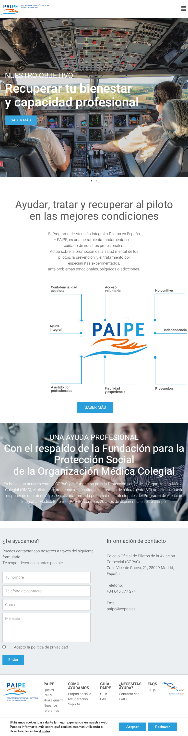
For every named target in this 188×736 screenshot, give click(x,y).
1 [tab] (91, 180)
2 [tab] (96, 180)
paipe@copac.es (121, 609)
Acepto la (41, 647)
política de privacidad (49, 647)
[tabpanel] (94, 97)
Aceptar (132, 726)
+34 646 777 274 (121, 591)
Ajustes (44, 731)
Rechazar (162, 726)
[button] (184, 8)
